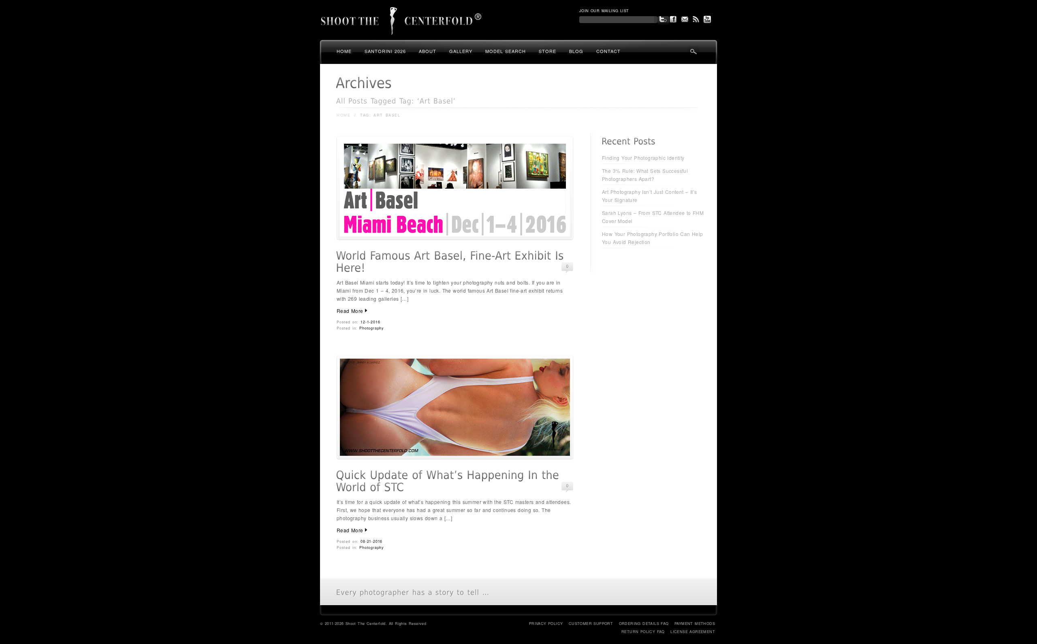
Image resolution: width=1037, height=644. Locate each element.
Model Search (505, 51)
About (427, 51)
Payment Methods (694, 623)
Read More (350, 310)
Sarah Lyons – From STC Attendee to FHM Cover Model (653, 216)
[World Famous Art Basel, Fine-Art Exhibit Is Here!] (455, 237)
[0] (567, 266)
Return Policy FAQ (643, 631)
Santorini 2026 (385, 51)
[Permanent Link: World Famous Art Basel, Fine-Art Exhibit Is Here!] (452, 262)
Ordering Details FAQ (644, 623)
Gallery (460, 51)
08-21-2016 (371, 541)
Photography (371, 328)
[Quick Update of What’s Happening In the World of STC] (455, 457)
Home (344, 51)
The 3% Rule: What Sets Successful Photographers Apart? (645, 174)
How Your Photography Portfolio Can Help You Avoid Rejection (652, 237)
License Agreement (692, 631)
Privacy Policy (546, 623)
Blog (576, 51)
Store (547, 51)
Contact (608, 51)
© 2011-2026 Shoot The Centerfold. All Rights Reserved (373, 623)
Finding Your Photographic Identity (643, 157)
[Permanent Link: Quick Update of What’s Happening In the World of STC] (449, 481)
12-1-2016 (370, 322)
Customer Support (591, 623)
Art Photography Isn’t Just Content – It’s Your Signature (649, 195)
